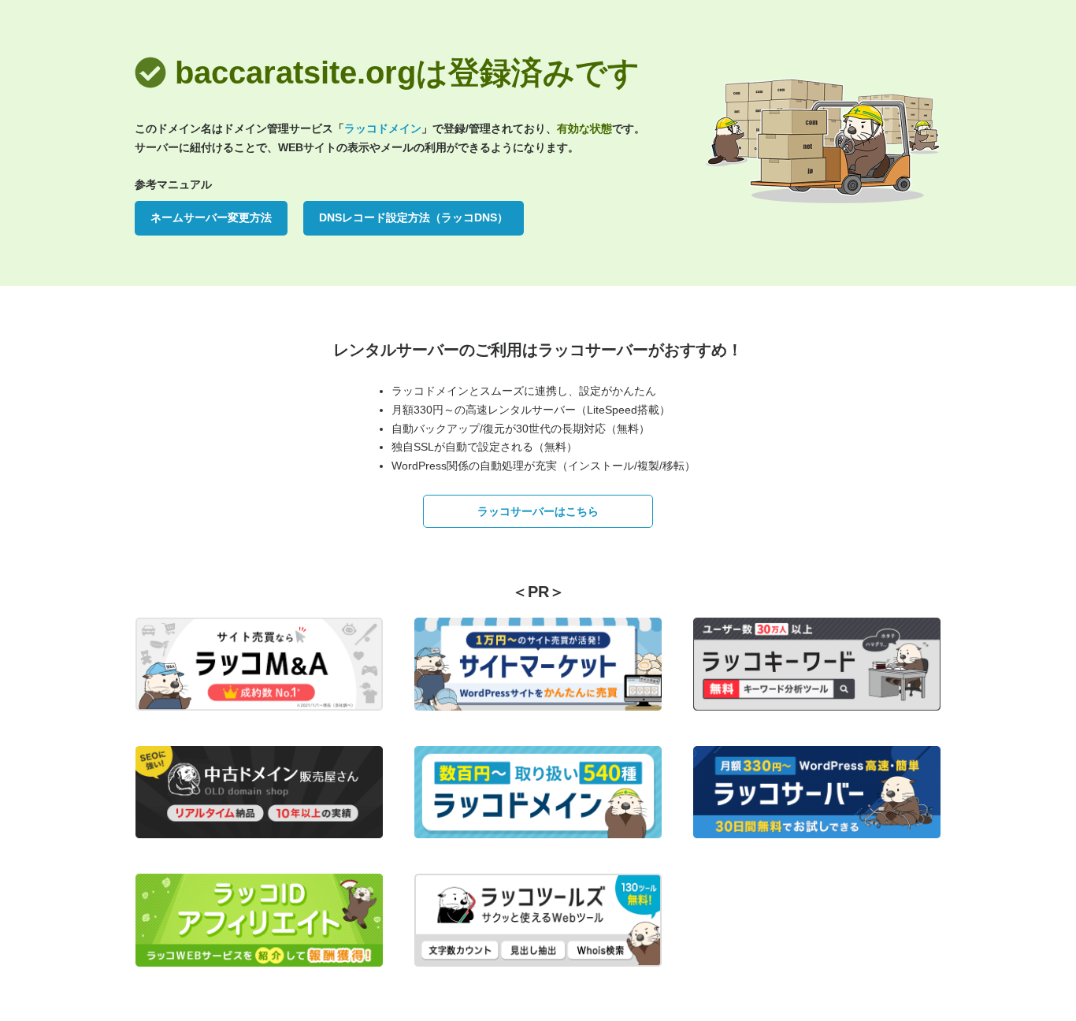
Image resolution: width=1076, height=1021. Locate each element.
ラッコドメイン (382, 128)
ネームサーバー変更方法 (211, 217)
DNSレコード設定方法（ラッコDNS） (413, 217)
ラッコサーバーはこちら (538, 511)
